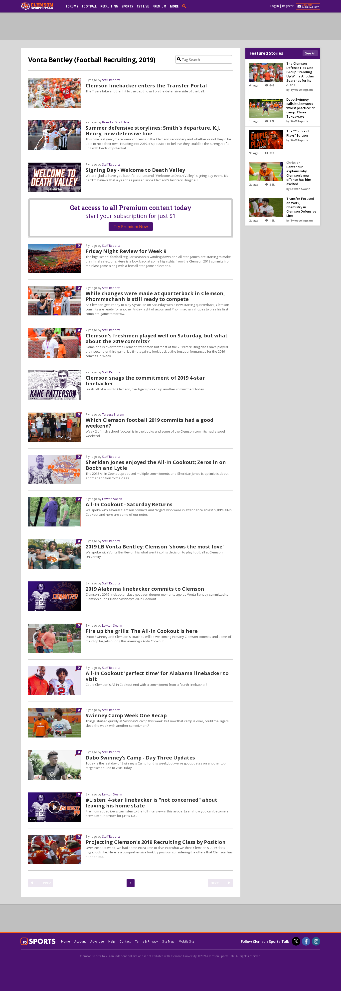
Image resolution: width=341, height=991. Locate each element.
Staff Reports (111, 80)
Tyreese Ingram (113, 414)
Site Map (168, 941)
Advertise (97, 941)
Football (89, 6)
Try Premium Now (131, 226)
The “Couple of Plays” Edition (298, 133)
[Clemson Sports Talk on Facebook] (306, 941)
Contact (125, 941)
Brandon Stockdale (115, 122)
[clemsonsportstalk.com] (40, 6)
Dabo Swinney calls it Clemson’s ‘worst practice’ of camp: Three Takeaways (300, 108)
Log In (274, 6)
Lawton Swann (112, 499)
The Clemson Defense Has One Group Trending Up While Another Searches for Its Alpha (300, 74)
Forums (72, 6)
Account (80, 941)
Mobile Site (186, 941)
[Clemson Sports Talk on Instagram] (316, 941)
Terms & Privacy (146, 941)
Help (111, 941)
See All (310, 53)
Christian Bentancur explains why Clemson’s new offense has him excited (298, 173)
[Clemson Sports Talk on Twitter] (296, 941)
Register (288, 6)
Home (65, 941)
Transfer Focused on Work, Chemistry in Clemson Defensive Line (301, 207)
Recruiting (109, 6)
